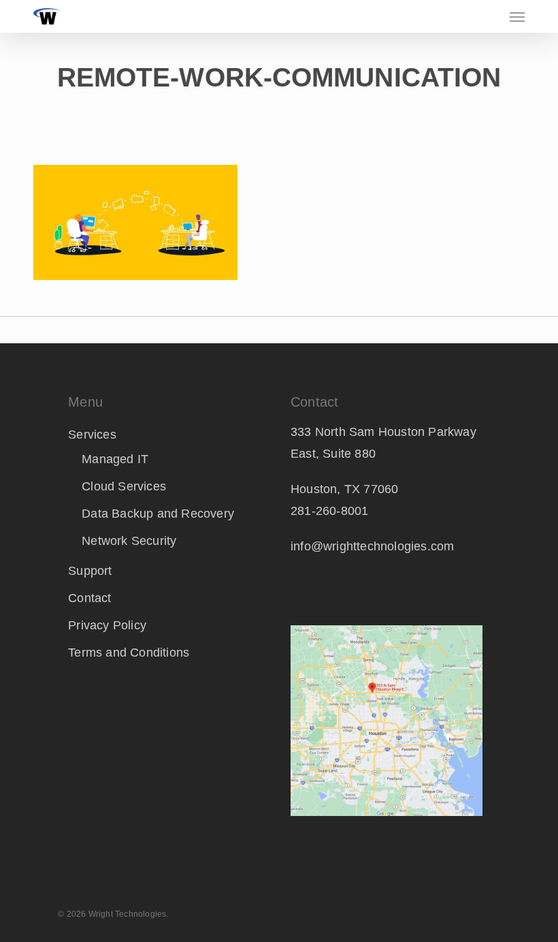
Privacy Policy (107, 625)
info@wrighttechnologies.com (372, 546)
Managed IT (115, 459)
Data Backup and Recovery (158, 513)
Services (92, 434)
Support (90, 571)
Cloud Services (124, 486)
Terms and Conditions (128, 652)
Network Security (129, 541)
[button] (517, 16)
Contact (89, 598)
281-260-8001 (329, 511)
